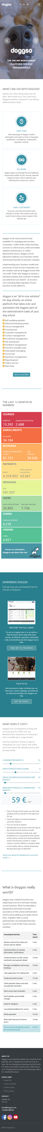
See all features (21, 375)
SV (24, 4)
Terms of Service (10, 1084)
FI (20, 4)
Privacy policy (9, 1091)
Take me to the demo (21, 648)
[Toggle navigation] (39, 4)
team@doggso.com (9, 1107)
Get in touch (21, 701)
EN (28, 4)
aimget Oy (7, 1080)
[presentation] (7, 40)
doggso (7, 4)
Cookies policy (9, 1087)
